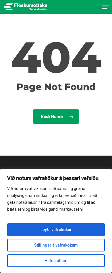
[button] (105, 7)
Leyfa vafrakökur (56, 229)
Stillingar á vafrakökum (56, 245)
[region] (56, 221)
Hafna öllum (56, 260)
